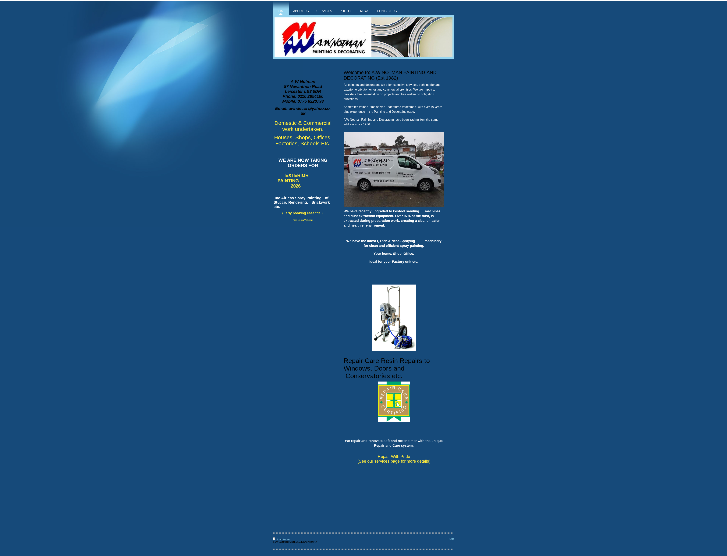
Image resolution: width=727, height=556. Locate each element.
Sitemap (286, 539)
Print (278, 539)
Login (451, 539)
